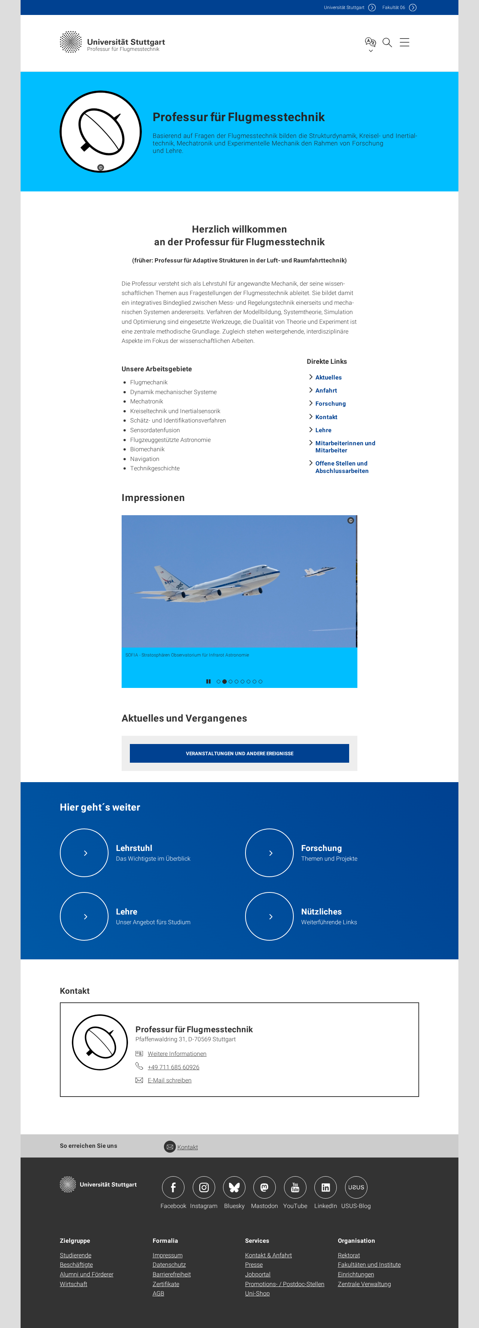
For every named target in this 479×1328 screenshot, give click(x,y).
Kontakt (326, 417)
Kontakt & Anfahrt (268, 1255)
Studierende (75, 1255)
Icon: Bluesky (234, 1187)
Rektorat (349, 1255)
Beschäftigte (76, 1264)
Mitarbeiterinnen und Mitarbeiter (345, 446)
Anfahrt (326, 390)
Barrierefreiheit (172, 1274)
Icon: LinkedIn (325, 1187)
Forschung (330, 403)
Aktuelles (328, 377)
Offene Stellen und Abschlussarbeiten (342, 466)
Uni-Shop (257, 1293)
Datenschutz (169, 1264)
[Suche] (387, 42)
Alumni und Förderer (86, 1274)
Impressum (168, 1255)
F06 (393, 7)
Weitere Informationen (177, 1053)
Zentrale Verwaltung (364, 1284)
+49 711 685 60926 (173, 1067)
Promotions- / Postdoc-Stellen (284, 1284)
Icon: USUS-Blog (356, 1187)
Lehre (323, 430)
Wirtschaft (73, 1284)
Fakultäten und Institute (369, 1264)
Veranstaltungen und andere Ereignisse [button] (239, 753)
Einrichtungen (356, 1274)
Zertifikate (166, 1284)
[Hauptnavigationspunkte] (404, 42)
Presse (254, 1264)
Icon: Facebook (173, 1187)
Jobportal (258, 1274)
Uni (344, 7)
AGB (158, 1293)
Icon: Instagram (204, 1187)
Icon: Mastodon (264, 1187)
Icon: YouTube (295, 1187)
